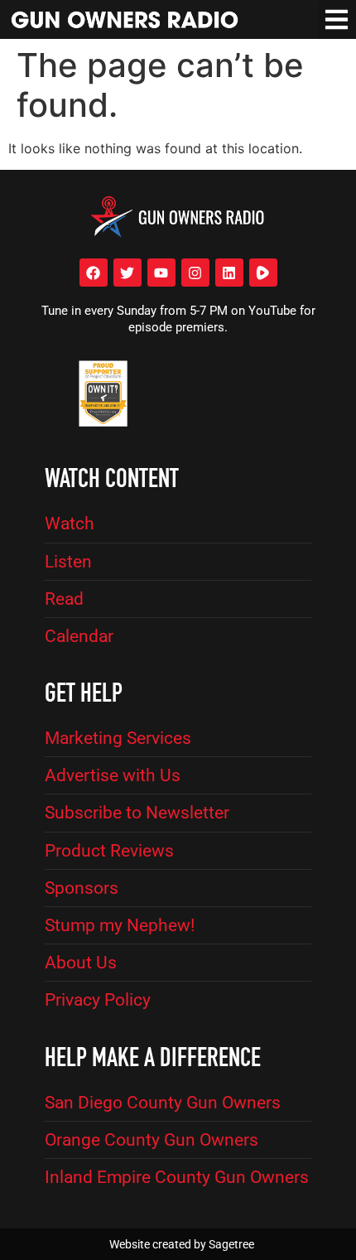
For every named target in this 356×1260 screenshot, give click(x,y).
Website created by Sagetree (181, 1244)
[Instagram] (195, 272)
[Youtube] (161, 272)
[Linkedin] (229, 272)
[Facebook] (93, 272)
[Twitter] (127, 272)
